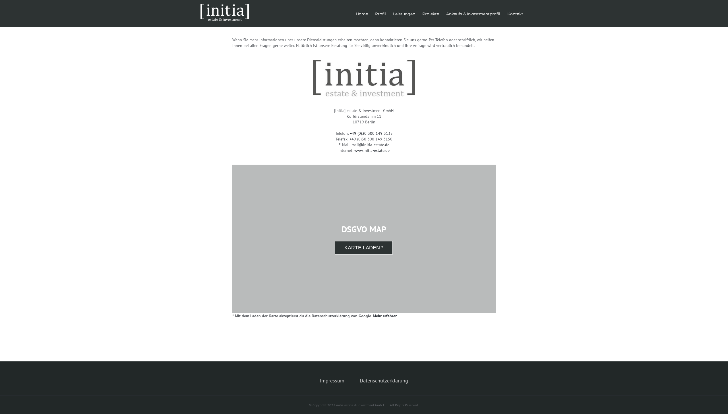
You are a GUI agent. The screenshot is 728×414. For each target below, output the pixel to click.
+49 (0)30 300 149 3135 (371, 133)
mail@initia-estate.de (370, 144)
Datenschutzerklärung (384, 380)
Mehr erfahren (385, 315)
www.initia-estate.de (372, 150)
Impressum (332, 380)
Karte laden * (363, 248)
